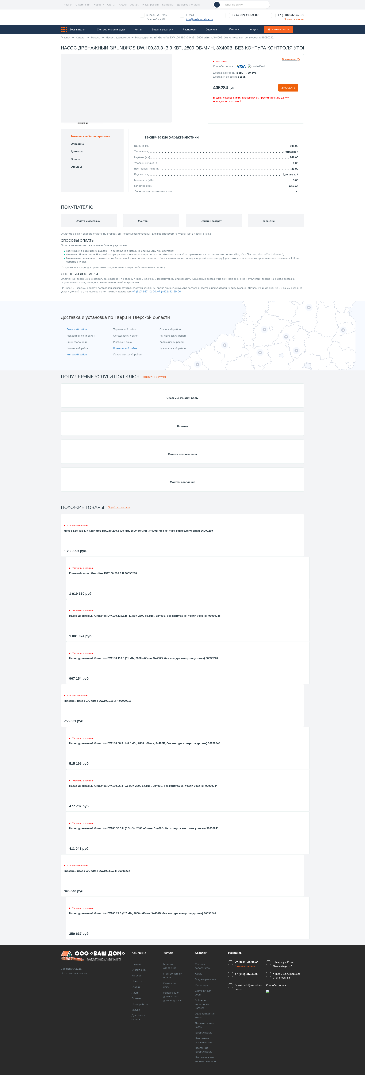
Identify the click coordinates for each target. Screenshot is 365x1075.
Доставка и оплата (188, 4)
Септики (234, 29)
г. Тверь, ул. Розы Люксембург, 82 (156, 17)
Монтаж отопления (182, 481)
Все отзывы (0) (291, 59)
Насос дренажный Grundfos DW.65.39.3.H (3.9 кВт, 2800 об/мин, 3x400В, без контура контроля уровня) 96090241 (144, 828)
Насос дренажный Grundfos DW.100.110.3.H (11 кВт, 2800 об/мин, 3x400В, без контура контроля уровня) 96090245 (145, 615)
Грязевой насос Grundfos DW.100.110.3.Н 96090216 (97, 700)
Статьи (111, 4)
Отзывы (134, 4)
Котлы (138, 29)
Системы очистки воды (111, 29)
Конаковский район (125, 348)
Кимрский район (77, 354)
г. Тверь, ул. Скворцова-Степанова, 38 (287, 975)
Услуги (254, 29)
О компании (82, 4)
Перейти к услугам (154, 377)
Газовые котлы (204, 1032)
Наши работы (150, 4)
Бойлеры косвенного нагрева (202, 1004)
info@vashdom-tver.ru (199, 19)
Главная (67, 4)
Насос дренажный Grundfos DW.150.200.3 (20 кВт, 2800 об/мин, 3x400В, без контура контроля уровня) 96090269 (138, 530)
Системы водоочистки (202, 966)
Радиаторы (189, 29)
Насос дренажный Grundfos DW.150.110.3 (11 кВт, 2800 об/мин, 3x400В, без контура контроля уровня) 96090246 (143, 658)
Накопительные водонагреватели (205, 1059)
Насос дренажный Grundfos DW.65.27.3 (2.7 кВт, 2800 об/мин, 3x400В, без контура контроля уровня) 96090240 (142, 913)
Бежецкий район (77, 329)
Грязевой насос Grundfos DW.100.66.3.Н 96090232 (97, 870)
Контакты (168, 4)
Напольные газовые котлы (204, 1040)
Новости (99, 4)
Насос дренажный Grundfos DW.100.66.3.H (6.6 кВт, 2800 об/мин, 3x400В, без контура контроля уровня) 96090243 (144, 743)
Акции (123, 4)
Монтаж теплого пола (182, 453)
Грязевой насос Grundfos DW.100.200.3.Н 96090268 (103, 573)
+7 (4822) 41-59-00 (245, 15)
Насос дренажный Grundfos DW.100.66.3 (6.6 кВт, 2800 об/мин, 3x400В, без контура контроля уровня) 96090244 (143, 785)
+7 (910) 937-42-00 (291, 15)
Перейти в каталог (119, 507)
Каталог (136, 975)
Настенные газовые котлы (204, 1050)
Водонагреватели (162, 29)
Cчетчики (211, 29)
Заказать (288, 88)
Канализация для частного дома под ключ (172, 996)
